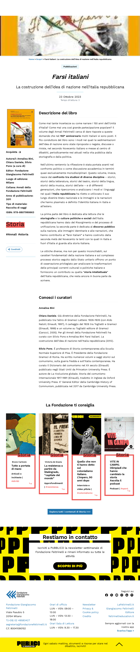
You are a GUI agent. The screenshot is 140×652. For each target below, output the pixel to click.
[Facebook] (106, 594)
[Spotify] (131, 594)
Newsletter (89, 604)
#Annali (11, 234)
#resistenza (52, 487)
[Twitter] (111, 594)
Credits (87, 616)
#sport (124, 488)
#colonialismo (85, 493)
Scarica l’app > (125, 630)
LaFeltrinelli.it (125, 604)
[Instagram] (121, 594)
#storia (23, 234)
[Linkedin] (126, 594)
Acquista (11, 152)
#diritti (15, 481)
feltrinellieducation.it (121, 616)
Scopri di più (70, 566)
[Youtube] (116, 594)
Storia (15, 224)
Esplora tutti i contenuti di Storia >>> (70, 511)
